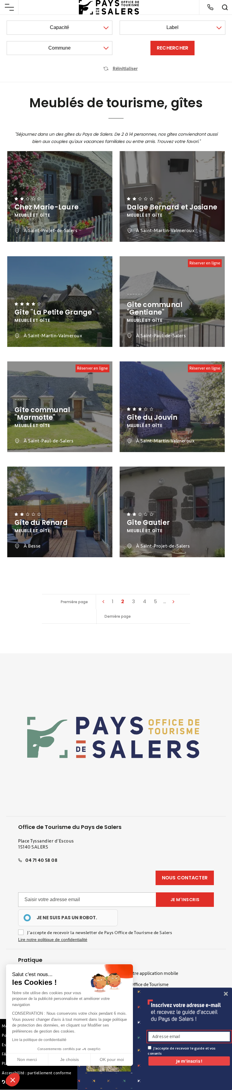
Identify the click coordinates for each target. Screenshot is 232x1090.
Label (172, 27)
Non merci (27, 1059)
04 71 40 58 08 (41, 860)
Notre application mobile (152, 973)
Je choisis (69, 1059)
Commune (59, 47)
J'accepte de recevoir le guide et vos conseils (181, 1051)
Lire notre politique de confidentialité (52, 939)
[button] (12, 1079)
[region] (68, 917)
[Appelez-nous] (210, 7)
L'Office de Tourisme (148, 985)
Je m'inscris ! (189, 1061)
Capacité (59, 27)
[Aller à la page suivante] (173, 601)
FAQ (6, 1054)
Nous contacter (185, 877)
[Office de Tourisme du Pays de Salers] (109, 7)
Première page (74, 601)
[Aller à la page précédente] (103, 601)
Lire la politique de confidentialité (39, 1040)
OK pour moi (112, 1059)
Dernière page (118, 616)
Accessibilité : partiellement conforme (36, 1073)
